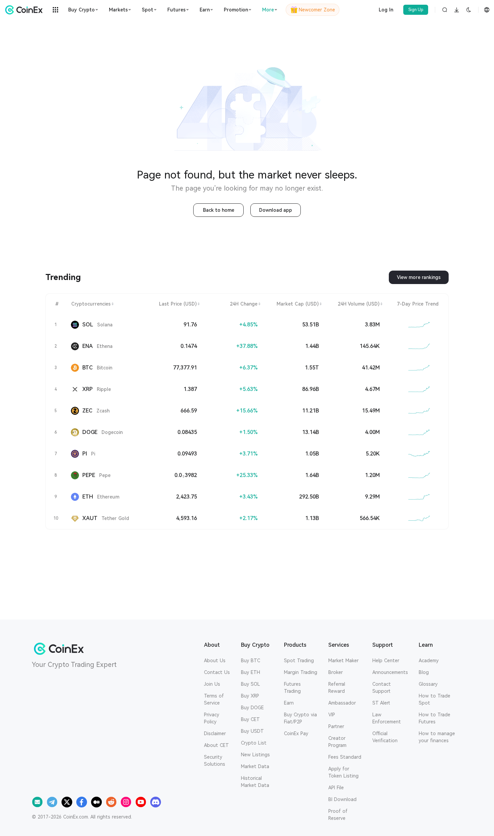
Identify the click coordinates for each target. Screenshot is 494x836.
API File (336, 787)
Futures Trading (292, 687)
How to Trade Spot (434, 699)
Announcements (390, 672)
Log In (386, 9)
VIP (331, 714)
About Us (214, 660)
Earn (289, 703)
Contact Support (381, 687)
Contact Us (217, 672)
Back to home (218, 210)
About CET (216, 745)
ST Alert (381, 703)
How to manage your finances (437, 737)
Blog (424, 672)
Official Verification (385, 737)
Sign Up (415, 9)
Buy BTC (250, 660)
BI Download (342, 799)
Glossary (428, 684)
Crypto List (253, 743)
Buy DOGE (252, 707)
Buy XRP (250, 696)
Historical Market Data (255, 781)
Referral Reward (336, 687)
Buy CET (250, 719)
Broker (335, 672)
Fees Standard (344, 757)
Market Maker (343, 660)
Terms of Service (214, 699)
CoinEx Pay (296, 733)
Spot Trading (299, 660)
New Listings (255, 754)
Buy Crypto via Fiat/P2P (300, 718)
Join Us (212, 684)
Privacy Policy (211, 718)
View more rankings (419, 277)
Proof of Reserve (337, 814)
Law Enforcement (386, 718)
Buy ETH (250, 672)
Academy (429, 660)
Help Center (385, 660)
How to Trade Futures (434, 718)
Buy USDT (252, 731)
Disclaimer (215, 733)
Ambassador (342, 703)
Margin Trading (300, 672)
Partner (336, 726)
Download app (275, 210)
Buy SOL (250, 684)
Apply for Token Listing (343, 772)
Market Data (255, 766)
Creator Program (337, 741)
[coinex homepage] (25, 9)
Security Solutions (214, 760)
